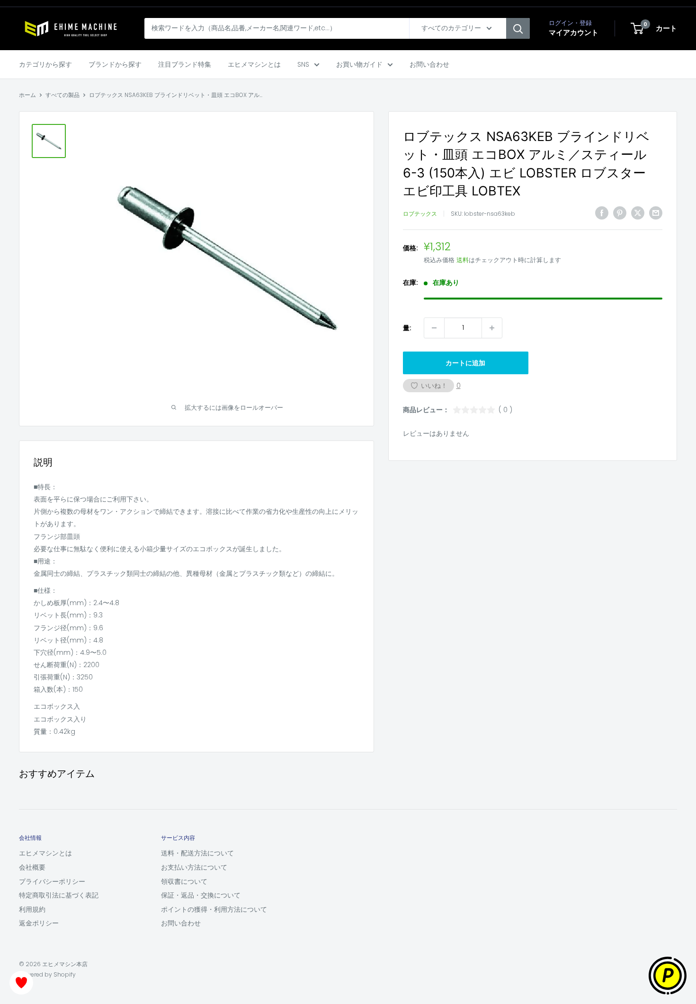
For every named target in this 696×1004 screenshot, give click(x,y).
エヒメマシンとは (254, 64)
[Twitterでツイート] (637, 213)
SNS (303, 64)
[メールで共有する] (655, 213)
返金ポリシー (39, 923)
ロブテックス (420, 214)
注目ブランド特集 (184, 64)
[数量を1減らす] (434, 328)
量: (407, 328)
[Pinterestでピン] (619, 213)
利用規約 (32, 909)
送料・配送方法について (197, 853)
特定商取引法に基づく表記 (58, 895)
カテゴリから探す (45, 64)
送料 (462, 259)
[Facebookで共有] (601, 213)
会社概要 (32, 867)
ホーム (27, 95)
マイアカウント (573, 32)
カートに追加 (465, 363)
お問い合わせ (429, 64)
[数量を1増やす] (492, 328)
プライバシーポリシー (52, 881)
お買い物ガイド (359, 64)
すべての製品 (62, 95)
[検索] (518, 28)
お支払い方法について (194, 867)
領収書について (184, 881)
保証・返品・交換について (201, 895)
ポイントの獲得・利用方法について (214, 909)
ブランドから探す (115, 64)
